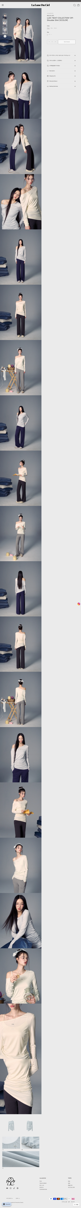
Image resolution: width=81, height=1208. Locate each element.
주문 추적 (73, 1201)
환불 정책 (70, 1185)
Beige (48, 28)
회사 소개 (42, 1185)
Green (55, 28)
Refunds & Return (53, 81)
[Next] (5, 36)
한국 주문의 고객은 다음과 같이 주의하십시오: (59, 55)
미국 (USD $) (8, 1198)
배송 (69, 1181)
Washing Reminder (53, 86)
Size (48, 32)
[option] (5, 16)
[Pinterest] (17, 1188)
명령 (69, 1183)
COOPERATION (43, 1189)
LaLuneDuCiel (50, 13)
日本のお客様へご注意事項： (56, 60)
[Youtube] (7, 1188)
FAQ (41, 1181)
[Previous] (5, 10)
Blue (52, 28)
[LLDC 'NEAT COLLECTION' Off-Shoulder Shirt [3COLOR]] (4, 16)
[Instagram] (10, 1188)
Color (48, 25)
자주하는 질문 (64, 1201)
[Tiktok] (14, 1188)
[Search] (74, 5)
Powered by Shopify (19, 1202)
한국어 (17, 1198)
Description (52, 70)
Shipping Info (52, 76)
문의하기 (42, 1187)
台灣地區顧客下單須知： (55, 65)
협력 (69, 1201)
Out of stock (67, 41)
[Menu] (3, 5)
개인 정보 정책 (71, 1187)
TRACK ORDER (43, 1183)
